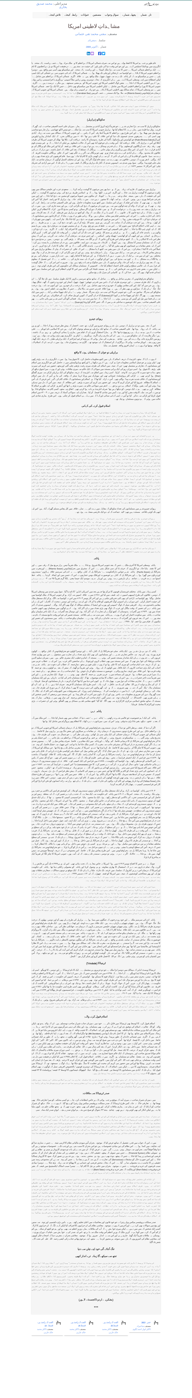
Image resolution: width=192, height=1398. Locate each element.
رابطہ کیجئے (70, 15)
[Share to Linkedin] (88, 53)
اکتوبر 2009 (91, 47)
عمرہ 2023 (146, 1322)
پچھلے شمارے (129, 15)
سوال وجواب (112, 15)
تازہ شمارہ (145, 15)
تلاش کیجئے (55, 15)
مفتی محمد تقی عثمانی (90, 34)
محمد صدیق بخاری (51, 6)
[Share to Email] (92, 53)
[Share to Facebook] (99, 53)
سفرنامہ (91, 40)
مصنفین (97, 15)
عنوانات (85, 15)
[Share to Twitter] (103, 53)
